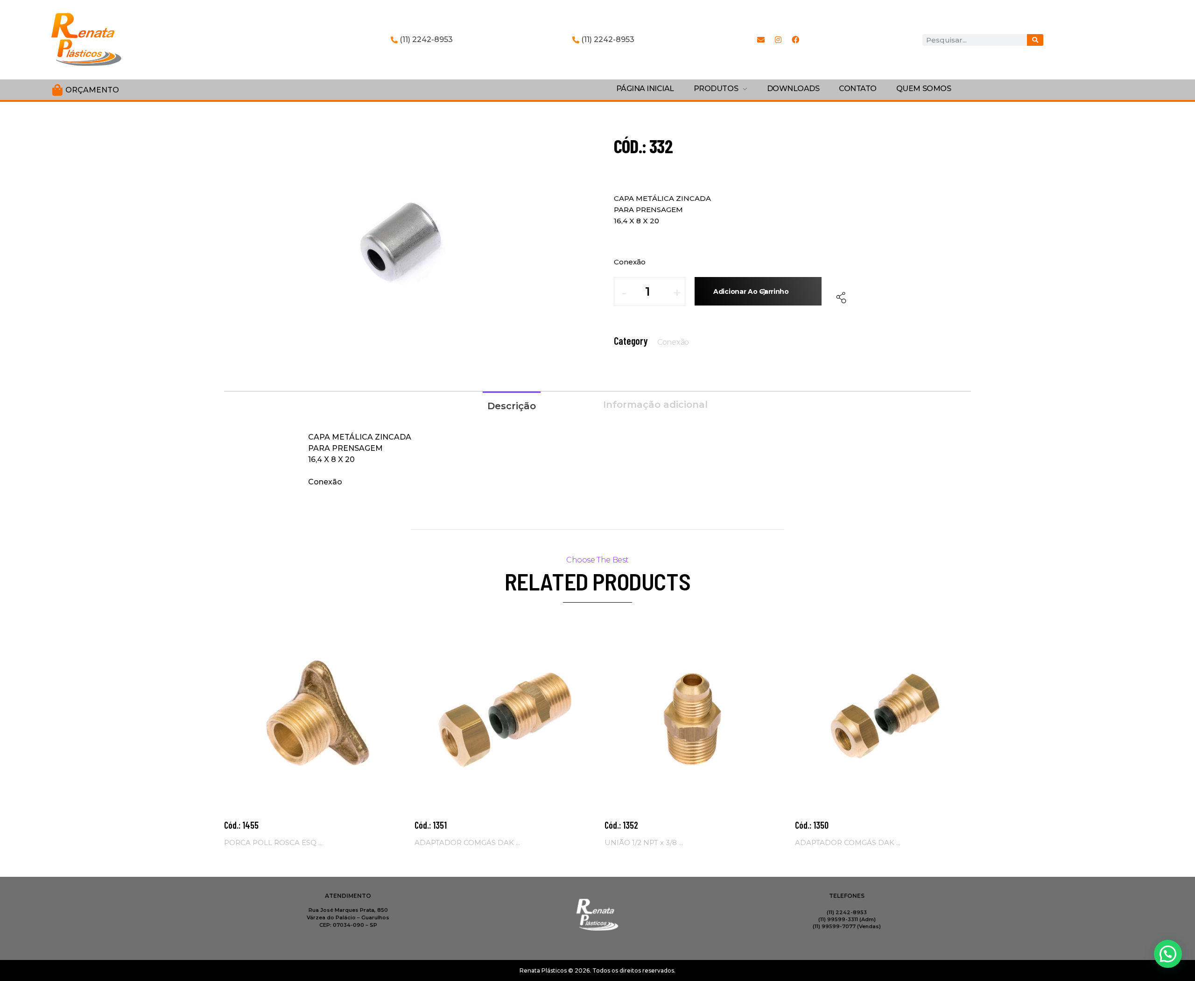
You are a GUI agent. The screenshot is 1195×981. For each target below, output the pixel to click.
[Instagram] (778, 39)
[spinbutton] (654, 291)
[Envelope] (760, 39)
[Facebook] (795, 39)
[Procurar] (1035, 40)
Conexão (673, 342)
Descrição (511, 406)
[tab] (511, 405)
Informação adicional (655, 404)
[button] (677, 296)
